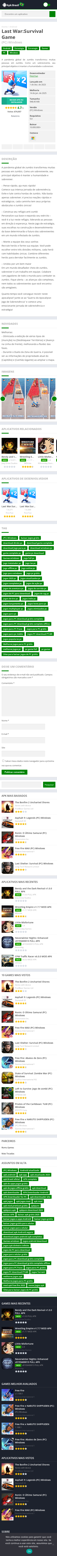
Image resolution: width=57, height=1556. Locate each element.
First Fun (34, 76)
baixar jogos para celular (15, 1227)
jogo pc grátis (33, 573)
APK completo (30, 1179)
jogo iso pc (30, 563)
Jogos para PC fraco (12, 628)
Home (4, 26)
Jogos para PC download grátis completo (23, 618)
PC (4, 52)
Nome (5, 720)
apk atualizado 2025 (40, 1174)
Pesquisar (49, 784)
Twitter (18, 146)
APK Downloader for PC (15, 1196)
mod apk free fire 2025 (14, 1285)
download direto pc (12, 543)
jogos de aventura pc (13, 588)
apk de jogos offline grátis (15, 1188)
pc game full (31, 649)
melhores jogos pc (12, 649)
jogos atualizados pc (30, 578)
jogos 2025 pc (9, 578)
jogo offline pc (10, 568)
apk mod (38, 1201)
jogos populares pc (12, 639)
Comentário (8, 683)
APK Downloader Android (35, 1192)
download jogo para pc (14, 548)
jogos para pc (9, 613)
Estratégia (19, 48)
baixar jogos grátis (30, 537)
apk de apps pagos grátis (15, 1183)
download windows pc (41, 548)
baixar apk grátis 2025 (28, 1214)
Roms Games (8, 1147)
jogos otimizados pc (37, 608)
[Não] (53, 1544)
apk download (39, 1188)
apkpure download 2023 (31, 1210)
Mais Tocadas (8, 1153)
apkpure (35, 1205)
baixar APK (8, 1214)
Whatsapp (50, 146)
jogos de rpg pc (41, 593)
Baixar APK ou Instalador (16, 101)
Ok (29, 1551)
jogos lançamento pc (13, 603)
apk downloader (11, 1192)
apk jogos (8, 1201)
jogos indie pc (29, 598)
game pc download (34, 553)
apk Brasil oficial (11, 1179)
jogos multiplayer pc (13, 608)
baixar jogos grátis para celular (18, 1223)
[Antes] (3, 398)
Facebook (7, 146)
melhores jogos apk (12, 1276)
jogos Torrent (38, 1272)
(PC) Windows (9, 537)
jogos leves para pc (37, 603)
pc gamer (46, 649)
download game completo (39, 543)
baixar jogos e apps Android (17, 1219)
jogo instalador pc (12, 563)
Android (13, 26)
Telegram (39, 146)
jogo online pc (28, 568)
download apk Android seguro (18, 1232)
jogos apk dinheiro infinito (16, 1245)
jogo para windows (12, 573)
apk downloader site (40, 1196)
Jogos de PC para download (16, 593)
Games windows (11, 558)
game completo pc (12, 553)
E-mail (5, 734)
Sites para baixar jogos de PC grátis (20, 654)
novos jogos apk (36, 1285)
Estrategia (33, 48)
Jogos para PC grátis (36, 628)
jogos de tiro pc (10, 598)
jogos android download (35, 1241)
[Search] (52, 14)
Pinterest (28, 146)
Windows (14, 52)
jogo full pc (29, 558)
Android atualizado (29, 1170)
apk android (9, 1174)
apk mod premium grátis (15, 1205)
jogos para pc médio (13, 634)
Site (3, 747)
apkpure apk (9, 1210)
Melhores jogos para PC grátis (17, 644)
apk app (23, 1174)
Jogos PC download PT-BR (39, 634)
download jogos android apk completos (22, 1236)
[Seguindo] (54, 398)
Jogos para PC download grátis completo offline (26, 623)
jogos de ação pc (34, 583)
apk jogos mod (23, 1201)
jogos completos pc (12, 583)
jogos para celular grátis (15, 1254)
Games (45, 48)
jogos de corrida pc (37, 588)
